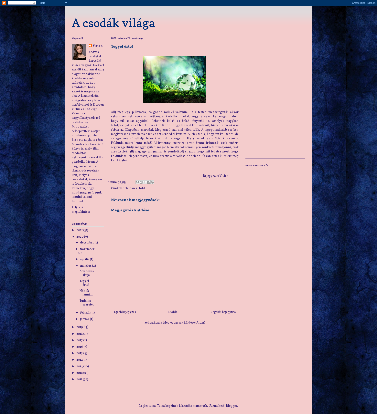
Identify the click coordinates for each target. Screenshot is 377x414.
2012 (79, 373)
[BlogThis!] (141, 182)
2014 (79, 360)
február (86, 313)
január (85, 319)
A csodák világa (113, 23)
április (85, 259)
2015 (79, 353)
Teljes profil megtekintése (81, 209)
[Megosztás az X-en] (145, 182)
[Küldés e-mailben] (137, 182)
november (87, 249)
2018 (79, 334)
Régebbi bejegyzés (223, 312)
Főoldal (173, 312)
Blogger (231, 406)
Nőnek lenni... (86, 293)
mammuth (200, 406)
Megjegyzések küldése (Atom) (184, 323)
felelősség (130, 188)
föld (142, 188)
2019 (79, 327)
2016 (79, 347)
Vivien (98, 46)
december (87, 243)
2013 (79, 366)
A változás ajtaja (87, 273)
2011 (79, 379)
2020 (80, 237)
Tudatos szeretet (87, 303)
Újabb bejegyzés (125, 312)
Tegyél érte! (84, 283)
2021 (79, 230)
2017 (79, 340)
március (86, 266)
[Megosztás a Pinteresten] (152, 182)
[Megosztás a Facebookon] (149, 182)
